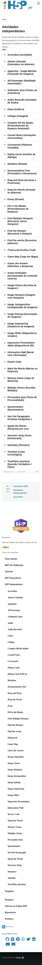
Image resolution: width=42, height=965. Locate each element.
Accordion (18, 497)
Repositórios (10, 912)
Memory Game (14, 826)
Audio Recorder (15, 629)
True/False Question (17, 884)
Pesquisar (9, 899)
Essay (10, 705)
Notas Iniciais (11, 558)
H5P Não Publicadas (14, 565)
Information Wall (15, 807)
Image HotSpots (15, 769)
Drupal (18, 957)
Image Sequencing (16, 788)
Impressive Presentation (18, 801)
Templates (9, 891)
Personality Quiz (15, 839)
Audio (10, 622)
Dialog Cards (14, 667)
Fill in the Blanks (15, 712)
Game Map (13, 744)
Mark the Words (15, 820)
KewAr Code (13, 814)
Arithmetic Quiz (15, 616)
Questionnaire (14, 846)
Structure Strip (14, 865)
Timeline (12, 877)
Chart (10, 635)
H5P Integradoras (13, 577)
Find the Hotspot (15, 724)
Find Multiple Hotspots (18, 718)
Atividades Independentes (20, 491)
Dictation (12, 680)
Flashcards (13, 737)
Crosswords (13, 661)
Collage (11, 642)
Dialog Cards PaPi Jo (17, 673)
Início (4, 19)
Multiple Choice (15, 833)
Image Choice (14, 763)
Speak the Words (15, 858)
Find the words (14, 731)
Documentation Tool (17, 686)
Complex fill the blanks (18, 648)
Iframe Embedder (16, 756)
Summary (12, 871)
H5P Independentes (14, 584)
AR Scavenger (14, 610)
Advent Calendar (15, 597)
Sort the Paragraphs (17, 852)
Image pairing (14, 782)
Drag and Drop (14, 693)
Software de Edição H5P (16, 906)
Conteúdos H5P (20, 486)
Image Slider (13, 795)
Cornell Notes (14, 654)
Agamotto (12, 603)
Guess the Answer (16, 750)
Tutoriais (9, 571)
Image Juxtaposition (17, 775)
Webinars (9, 918)
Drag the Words (15, 699)
